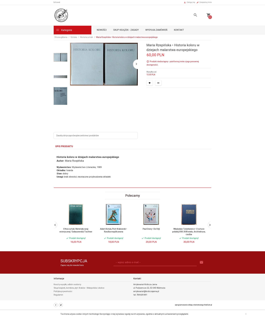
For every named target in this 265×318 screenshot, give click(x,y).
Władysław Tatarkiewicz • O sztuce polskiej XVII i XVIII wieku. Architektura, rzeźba (189, 232)
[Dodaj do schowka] (150, 83)
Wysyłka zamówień (156, 30)
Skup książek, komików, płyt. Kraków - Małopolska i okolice (79, 288)
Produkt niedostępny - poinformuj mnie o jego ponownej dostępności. (173, 63)
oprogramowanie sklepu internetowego (189, 305)
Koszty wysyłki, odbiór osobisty (67, 284)
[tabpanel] (132, 168)
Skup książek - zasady (126, 30)
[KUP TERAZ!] (88, 219)
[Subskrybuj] (201, 262)
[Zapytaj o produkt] (158, 83)
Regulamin (58, 295)
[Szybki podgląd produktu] (88, 205)
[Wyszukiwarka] (192, 15)
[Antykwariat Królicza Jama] (61, 15)
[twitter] (61, 305)
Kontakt (179, 30)
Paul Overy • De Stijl (151, 229)
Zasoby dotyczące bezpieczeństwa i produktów (77, 135)
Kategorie (66, 30)
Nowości (102, 30)
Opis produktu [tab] (64, 146)
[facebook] (56, 305)
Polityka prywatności (63, 291)
